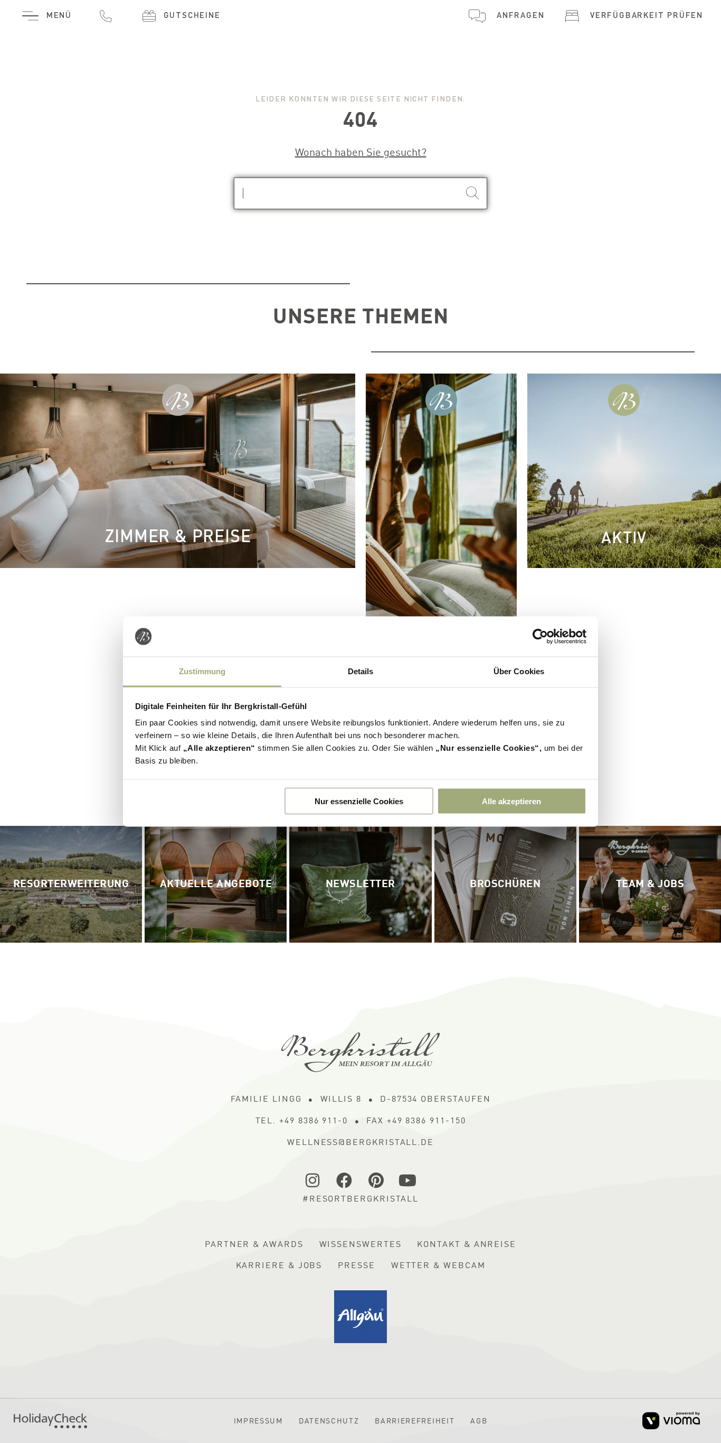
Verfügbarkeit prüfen (646, 16)
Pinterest (376, 1180)
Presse (356, 1266)
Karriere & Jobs (279, 1266)
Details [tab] (361, 671)
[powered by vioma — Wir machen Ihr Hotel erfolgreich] (671, 1420)
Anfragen (520, 16)
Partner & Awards (254, 1245)
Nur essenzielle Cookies (359, 800)
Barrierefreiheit (414, 1421)
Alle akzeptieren (511, 800)
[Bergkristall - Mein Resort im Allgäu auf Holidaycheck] (50, 1421)
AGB (478, 1421)
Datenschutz (329, 1421)
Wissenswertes (360, 1245)
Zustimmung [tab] (202, 671)
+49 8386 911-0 (105, 16)
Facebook (344, 1180)
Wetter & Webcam (438, 1266)
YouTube (408, 1180)
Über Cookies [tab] (519, 671)
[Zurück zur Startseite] (360, 1052)
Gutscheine (192, 16)
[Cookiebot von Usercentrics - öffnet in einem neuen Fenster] (540, 637)
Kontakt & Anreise (466, 1245)
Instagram (312, 1180)
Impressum (258, 1421)
